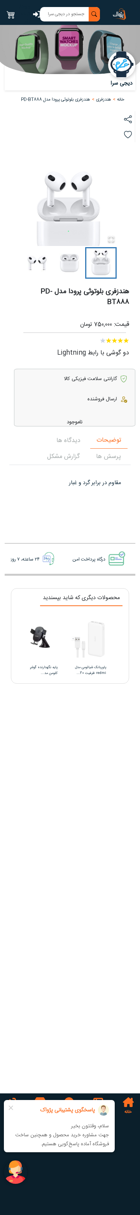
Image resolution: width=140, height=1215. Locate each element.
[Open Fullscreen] (111, 239)
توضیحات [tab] (108, 440)
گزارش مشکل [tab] (63, 456)
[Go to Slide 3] (37, 263)
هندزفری (103, 99)
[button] (103, 99)
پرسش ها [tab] (108, 456)
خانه (120, 99)
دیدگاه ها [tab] (68, 440)
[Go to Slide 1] (101, 263)
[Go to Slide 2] (69, 263)
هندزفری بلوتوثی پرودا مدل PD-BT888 (55, 99)
